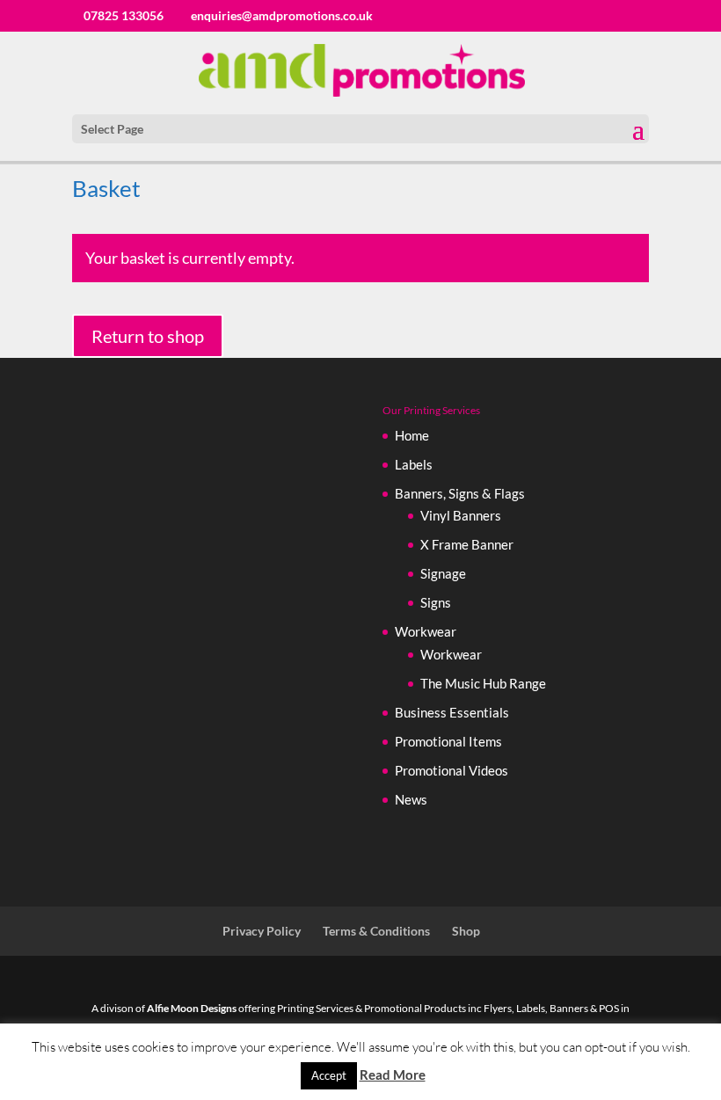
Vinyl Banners (460, 515)
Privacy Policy (261, 930)
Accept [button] (328, 1075)
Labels (414, 464)
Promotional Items (448, 741)
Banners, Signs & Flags (460, 493)
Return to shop (147, 335)
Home (412, 435)
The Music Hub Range (483, 683)
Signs (435, 602)
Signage (443, 573)
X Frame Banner (466, 544)
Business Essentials (452, 712)
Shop (466, 930)
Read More (393, 1074)
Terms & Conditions (376, 930)
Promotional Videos (451, 770)
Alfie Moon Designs (192, 1008)
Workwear (425, 631)
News (411, 799)
